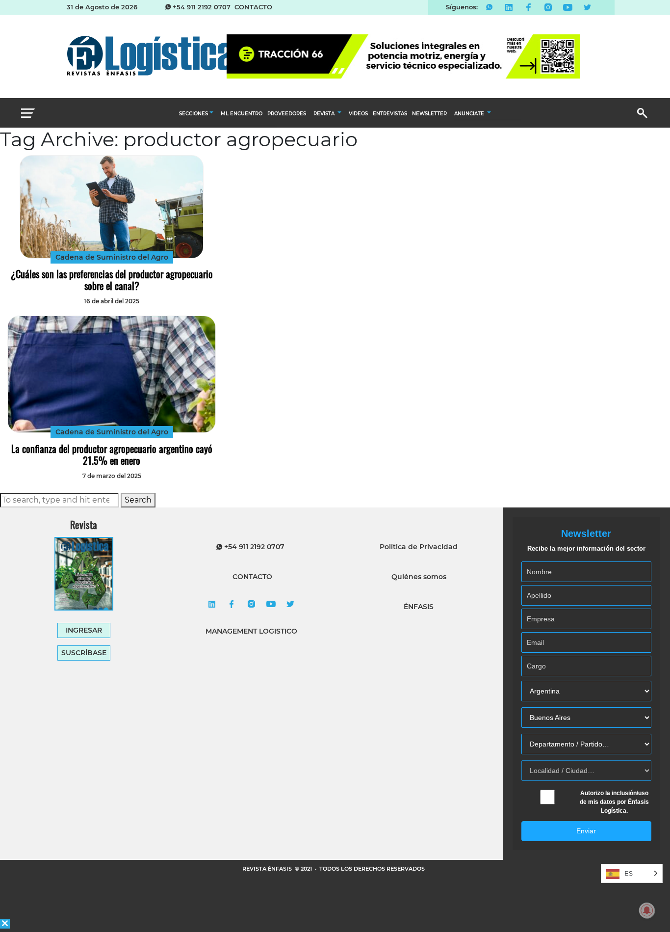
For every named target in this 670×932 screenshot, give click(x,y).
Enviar (586, 831)
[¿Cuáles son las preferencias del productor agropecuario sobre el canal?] (112, 207)
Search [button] (138, 500)
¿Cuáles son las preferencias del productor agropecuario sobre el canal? (112, 279)
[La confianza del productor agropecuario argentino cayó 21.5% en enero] (111, 374)
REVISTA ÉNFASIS (267, 868)
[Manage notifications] (647, 910)
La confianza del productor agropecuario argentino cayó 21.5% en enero (111, 454)
